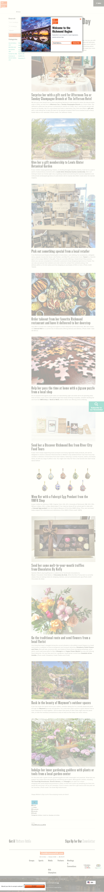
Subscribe (76, 43)
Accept (34, 886)
